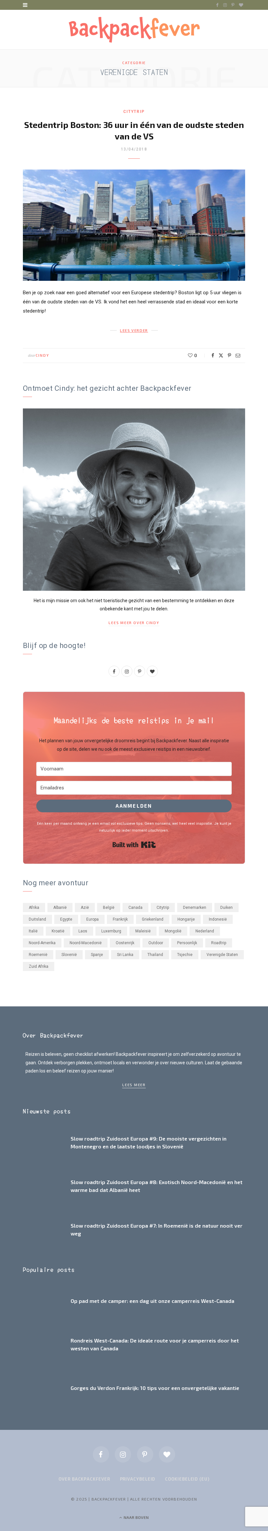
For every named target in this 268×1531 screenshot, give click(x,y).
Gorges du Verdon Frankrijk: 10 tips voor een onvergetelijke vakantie (155, 1388)
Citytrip (133, 111)
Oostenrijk (125, 943)
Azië (85, 907)
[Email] (238, 355)
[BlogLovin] (167, 1454)
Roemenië (38, 954)
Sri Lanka (125, 954)
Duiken (226, 907)
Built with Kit (134, 845)
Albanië (60, 907)
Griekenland (152, 919)
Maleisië (143, 931)
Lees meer (134, 1085)
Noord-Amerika (42, 943)
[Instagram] (123, 1454)
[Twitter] (221, 355)
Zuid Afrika (38, 966)
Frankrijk (120, 919)
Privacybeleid (138, 1479)
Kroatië (58, 931)
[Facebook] (212, 355)
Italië (33, 931)
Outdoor (155, 943)
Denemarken (194, 907)
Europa (92, 919)
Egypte (66, 919)
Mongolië (173, 931)
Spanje (97, 954)
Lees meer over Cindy (134, 623)
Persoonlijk (187, 943)
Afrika (34, 907)
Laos (82, 931)
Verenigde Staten (222, 954)
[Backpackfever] (134, 29)
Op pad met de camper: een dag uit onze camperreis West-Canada (152, 1301)
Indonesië (218, 919)
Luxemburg (111, 931)
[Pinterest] (229, 355)
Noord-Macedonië (86, 943)
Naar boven (136, 1517)
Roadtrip (218, 943)
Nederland (204, 931)
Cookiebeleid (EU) (187, 1479)
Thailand (155, 954)
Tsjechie (185, 954)
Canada (135, 907)
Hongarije (186, 919)
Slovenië (69, 954)
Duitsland (37, 919)
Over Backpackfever (84, 1479)
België (108, 907)
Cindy (42, 355)
